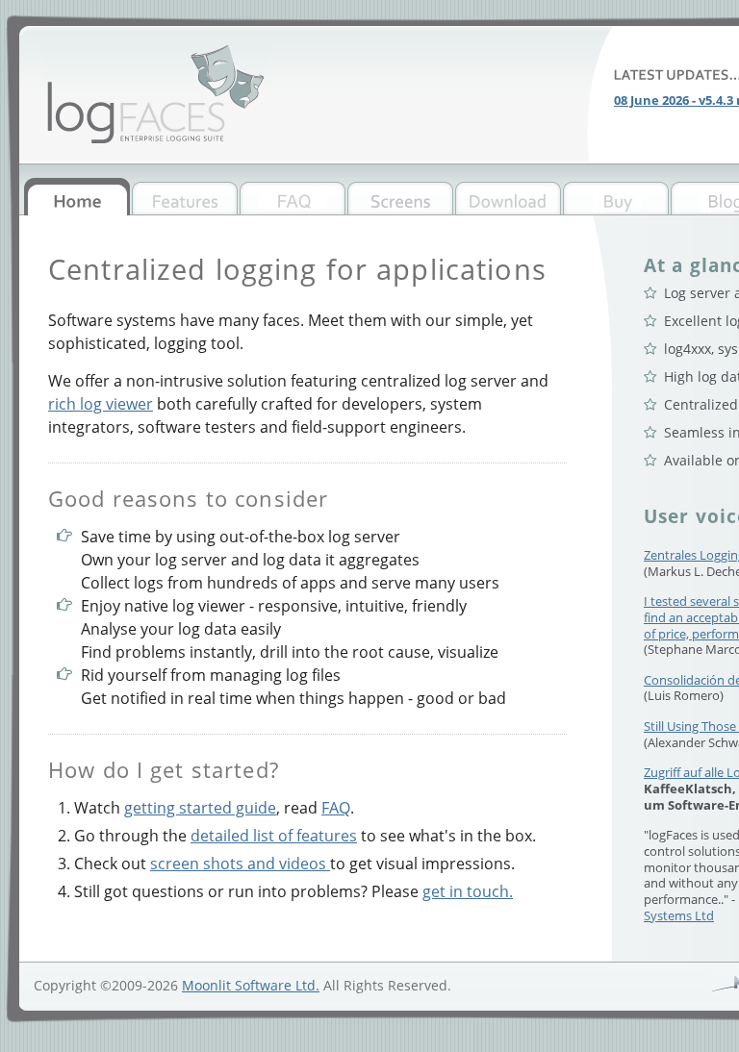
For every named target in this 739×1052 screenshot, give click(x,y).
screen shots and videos (240, 863)
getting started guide (200, 807)
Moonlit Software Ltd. (250, 985)
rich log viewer (100, 403)
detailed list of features (274, 835)
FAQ (335, 807)
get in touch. (467, 891)
